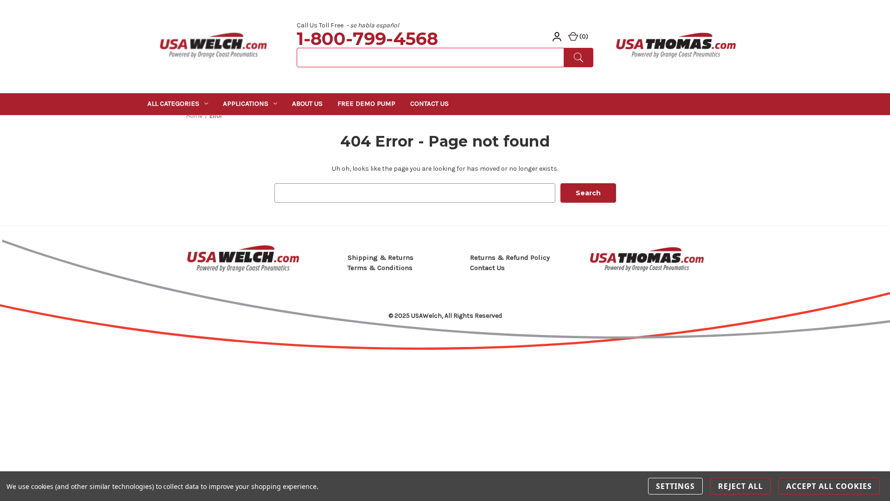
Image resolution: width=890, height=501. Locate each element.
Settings (675, 486)
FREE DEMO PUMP (366, 103)
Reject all (740, 486)
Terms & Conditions (380, 267)
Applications (245, 103)
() (583, 36)
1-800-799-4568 (367, 39)
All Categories (173, 103)
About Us (307, 103)
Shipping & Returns (380, 257)
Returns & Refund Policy (510, 257)
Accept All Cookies (829, 486)
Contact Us (429, 103)
